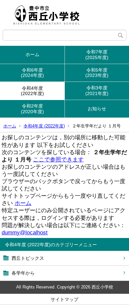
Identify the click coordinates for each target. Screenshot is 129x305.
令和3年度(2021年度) (96, 90)
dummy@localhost (25, 232)
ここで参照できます (58, 159)
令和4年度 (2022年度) (44, 125)
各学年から (23, 273)
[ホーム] (64, 15)
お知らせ (97, 108)
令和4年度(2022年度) (32, 90)
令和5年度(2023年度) (96, 72)
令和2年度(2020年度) (32, 108)
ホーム (32, 54)
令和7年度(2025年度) (96, 54)
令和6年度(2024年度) (32, 72)
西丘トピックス (28, 258)
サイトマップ (64, 299)
